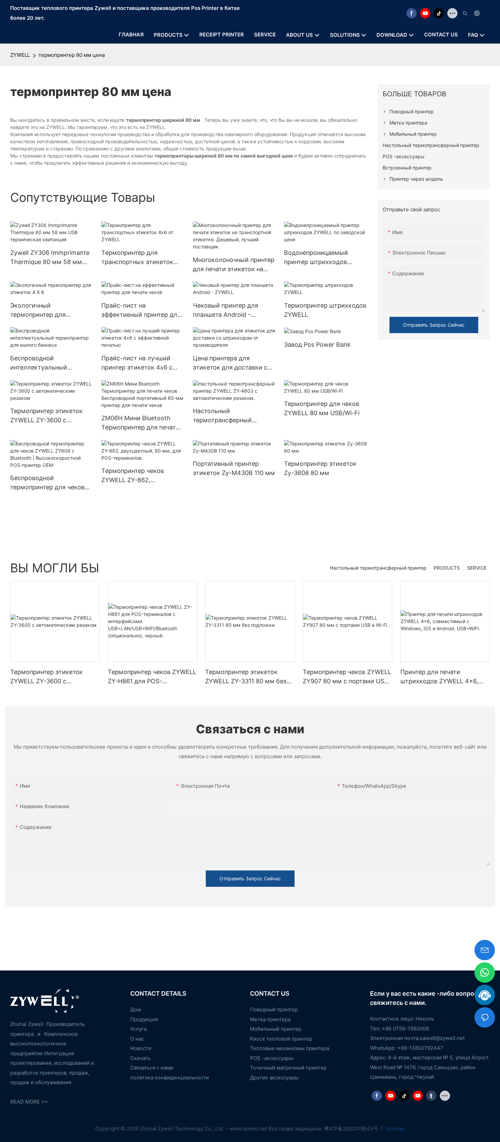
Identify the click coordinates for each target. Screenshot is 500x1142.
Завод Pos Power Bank (317, 344)
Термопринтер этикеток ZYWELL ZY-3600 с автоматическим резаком (49, 416)
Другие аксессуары (274, 1077)
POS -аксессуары (271, 1058)
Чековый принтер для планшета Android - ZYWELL (225, 310)
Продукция (144, 1019)
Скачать (140, 1058)
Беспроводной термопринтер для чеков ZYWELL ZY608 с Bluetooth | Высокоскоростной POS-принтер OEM (50, 483)
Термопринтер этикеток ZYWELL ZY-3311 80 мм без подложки (245, 677)
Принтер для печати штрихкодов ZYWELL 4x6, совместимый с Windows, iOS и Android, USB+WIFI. (444, 677)
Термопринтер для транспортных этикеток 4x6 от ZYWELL (137, 257)
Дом (135, 1009)
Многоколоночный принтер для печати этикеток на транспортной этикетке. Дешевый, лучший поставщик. (233, 265)
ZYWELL (20, 55)
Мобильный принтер (275, 1029)
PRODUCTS (447, 568)
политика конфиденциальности (169, 1077)
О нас (137, 1038)
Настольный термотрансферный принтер (378, 568)
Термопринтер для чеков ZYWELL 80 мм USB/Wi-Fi (322, 408)
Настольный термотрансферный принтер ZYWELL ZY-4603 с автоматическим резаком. (234, 416)
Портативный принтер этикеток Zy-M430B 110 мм (234, 468)
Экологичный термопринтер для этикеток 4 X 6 (38, 310)
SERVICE (476, 568)
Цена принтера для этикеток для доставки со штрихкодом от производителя (232, 363)
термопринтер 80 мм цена (71, 55)
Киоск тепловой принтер (281, 1038)
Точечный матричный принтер (288, 1067)
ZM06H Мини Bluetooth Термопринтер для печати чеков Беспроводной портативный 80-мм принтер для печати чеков (140, 423)
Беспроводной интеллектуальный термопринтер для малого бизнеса (49, 363)
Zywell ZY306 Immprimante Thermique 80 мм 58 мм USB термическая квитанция (49, 257)
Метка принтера (270, 1019)
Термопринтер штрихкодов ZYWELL (325, 310)
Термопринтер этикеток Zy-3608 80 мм (320, 468)
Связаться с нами (151, 1067)
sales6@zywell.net (442, 1038)
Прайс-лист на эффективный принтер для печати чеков (141, 310)
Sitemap (394, 1128)
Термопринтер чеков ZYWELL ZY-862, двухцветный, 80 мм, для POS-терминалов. (139, 476)
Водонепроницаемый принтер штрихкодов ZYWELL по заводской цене (325, 257)
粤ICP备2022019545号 (352, 1128)
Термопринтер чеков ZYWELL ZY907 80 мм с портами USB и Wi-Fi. (347, 677)
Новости (140, 1048)
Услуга (138, 1029)
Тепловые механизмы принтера (289, 1048)
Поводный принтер (274, 1009)
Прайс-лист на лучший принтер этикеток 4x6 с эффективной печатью (136, 363)
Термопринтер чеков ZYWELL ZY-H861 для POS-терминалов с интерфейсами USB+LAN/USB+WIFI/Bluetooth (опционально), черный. (152, 677)
